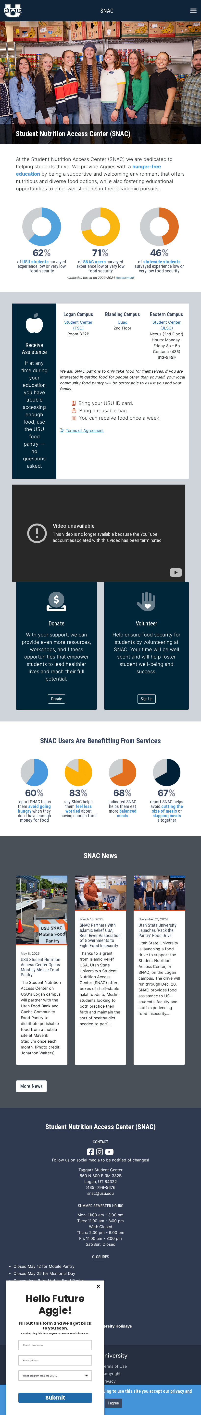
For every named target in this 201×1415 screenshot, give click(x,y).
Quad (122, 322)
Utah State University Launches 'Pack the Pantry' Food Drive (157, 930)
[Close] (98, 1286)
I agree (113, 1403)
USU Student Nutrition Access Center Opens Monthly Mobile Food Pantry (40, 967)
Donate (56, 698)
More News (31, 1086)
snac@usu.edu (100, 1193)
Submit (55, 1398)
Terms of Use (114, 1366)
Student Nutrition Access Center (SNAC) (100, 1126)
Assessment (125, 278)
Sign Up (146, 698)
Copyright (111, 1373)
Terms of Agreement (85, 430)
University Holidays (113, 1326)
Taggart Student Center (100, 1169)
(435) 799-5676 (100, 1187)
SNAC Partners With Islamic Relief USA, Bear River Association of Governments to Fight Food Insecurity (100, 935)
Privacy (109, 1381)
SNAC (106, 10)
